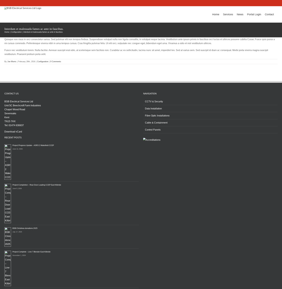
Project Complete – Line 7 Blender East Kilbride (31, 252)
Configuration (42, 61)
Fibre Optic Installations (157, 115)
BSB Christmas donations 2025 (24, 228)
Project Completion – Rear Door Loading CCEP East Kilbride (36, 185)
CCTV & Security (154, 101)
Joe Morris (11, 61)
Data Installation (153, 108)
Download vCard (13, 131)
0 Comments (55, 61)
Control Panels (153, 129)
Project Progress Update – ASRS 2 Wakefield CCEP (33, 145)
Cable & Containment (156, 122)
